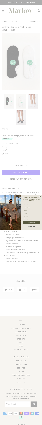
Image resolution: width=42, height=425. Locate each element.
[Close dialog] (40, 196)
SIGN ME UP (31, 222)
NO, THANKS (31, 226)
